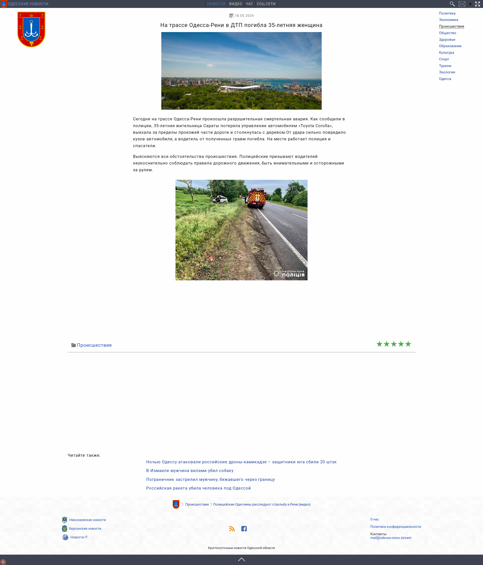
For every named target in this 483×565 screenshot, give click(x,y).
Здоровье (447, 40)
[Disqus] (241, 401)
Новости (216, 4)
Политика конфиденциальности (395, 526)
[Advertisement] (241, 310)
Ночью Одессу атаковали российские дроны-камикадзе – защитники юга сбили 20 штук (241, 462)
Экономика (448, 20)
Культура (446, 53)
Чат (249, 4)
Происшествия (451, 26)
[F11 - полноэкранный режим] (478, 4)
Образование (450, 46)
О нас (374, 519)
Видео (235, 4)
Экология (447, 72)
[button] (241, 560)
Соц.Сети (266, 4)
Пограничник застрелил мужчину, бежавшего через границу (210, 479)
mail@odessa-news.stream (390, 538)
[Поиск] (452, 4)
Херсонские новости (85, 528)
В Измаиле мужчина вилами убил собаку (190, 470)
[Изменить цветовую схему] (470, 4)
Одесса (445, 79)
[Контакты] (462, 4)
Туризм (445, 66)
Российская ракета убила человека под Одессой (198, 488)
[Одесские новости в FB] (244, 528)
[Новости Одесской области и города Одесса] (31, 30)
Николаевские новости (87, 520)
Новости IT (79, 537)
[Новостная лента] (232, 528)
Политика (447, 13)
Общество (447, 33)
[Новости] (176, 504)
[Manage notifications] (3, 562)
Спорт (444, 59)
